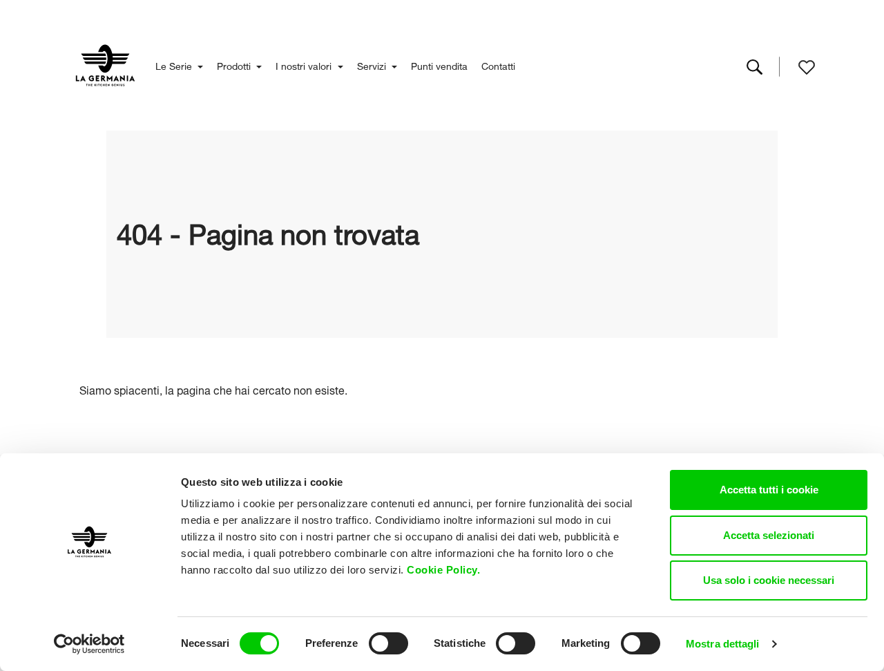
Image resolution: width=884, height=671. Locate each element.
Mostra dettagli (723, 644)
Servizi (373, 64)
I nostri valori (305, 64)
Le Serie (175, 64)
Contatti (498, 64)
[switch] (388, 643)
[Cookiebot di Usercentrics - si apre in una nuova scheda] (89, 644)
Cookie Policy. (445, 570)
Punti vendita (439, 64)
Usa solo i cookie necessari (768, 580)
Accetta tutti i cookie (769, 489)
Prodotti (235, 64)
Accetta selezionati (768, 535)
